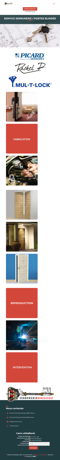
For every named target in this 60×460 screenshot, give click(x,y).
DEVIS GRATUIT (30, 9)
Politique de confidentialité (40, 454)
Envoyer (33, 448)
